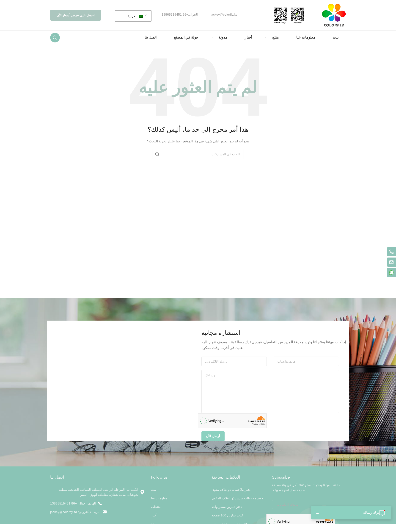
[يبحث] (55, 37)
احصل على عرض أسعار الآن (76, 15)
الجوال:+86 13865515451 (180, 14)
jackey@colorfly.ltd (224, 14)
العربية (132, 16)
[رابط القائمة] (97, 503)
